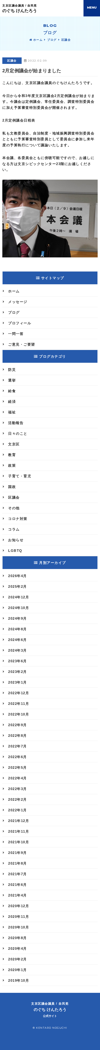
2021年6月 (17, 885)
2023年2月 (17, 672)
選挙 (12, 380)
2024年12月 (18, 597)
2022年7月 (17, 746)
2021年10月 (18, 842)
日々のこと (17, 433)
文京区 (14, 444)
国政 (12, 487)
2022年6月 (17, 757)
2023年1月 (17, 682)
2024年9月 (17, 618)
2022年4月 (17, 778)
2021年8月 (17, 863)
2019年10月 (18, 980)
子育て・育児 (19, 476)
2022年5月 (17, 767)
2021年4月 (17, 895)
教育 (12, 455)
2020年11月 (18, 917)
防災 (12, 370)
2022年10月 (18, 714)
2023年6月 (17, 661)
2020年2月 (17, 959)
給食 (12, 391)
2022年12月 (18, 693)
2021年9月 (17, 853)
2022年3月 (17, 789)
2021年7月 (17, 874)
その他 (14, 508)
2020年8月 (17, 938)
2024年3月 (17, 650)
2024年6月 (17, 640)
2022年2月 (17, 799)
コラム (14, 529)
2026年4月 (17, 576)
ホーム (37, 39)
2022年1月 (17, 810)
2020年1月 (17, 970)
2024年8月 (17, 629)
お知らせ (15, 540)
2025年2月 (17, 586)
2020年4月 (17, 948)
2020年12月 (18, 906)
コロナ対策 (17, 519)
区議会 (66, 39)
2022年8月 (17, 736)
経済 (12, 401)
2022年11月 (18, 704)
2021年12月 (18, 821)
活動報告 (15, 423)
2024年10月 (18, 608)
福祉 (12, 412)
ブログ (52, 39)
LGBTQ (15, 551)
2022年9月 (17, 725)
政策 (12, 465)
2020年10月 (18, 927)
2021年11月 (18, 831)
